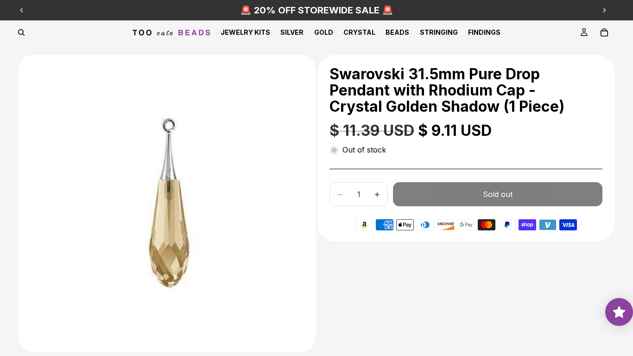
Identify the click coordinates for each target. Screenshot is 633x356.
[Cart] (604, 32)
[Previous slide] (22, 10)
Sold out (498, 194)
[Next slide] (604, 10)
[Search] (21, 32)
